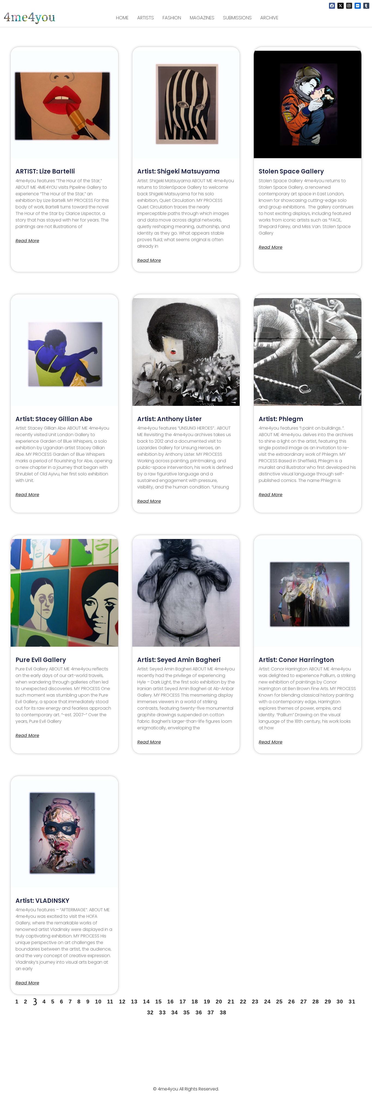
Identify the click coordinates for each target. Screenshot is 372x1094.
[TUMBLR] (366, 6)
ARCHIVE (269, 17)
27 (303, 1002)
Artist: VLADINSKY (42, 901)
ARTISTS (145, 17)
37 (211, 1012)
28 (315, 1002)
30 (340, 1002)
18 (194, 1002)
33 (162, 1012)
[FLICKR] (358, 6)
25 (279, 1002)
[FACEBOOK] (332, 6)
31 (352, 1002)
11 (110, 1002)
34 (174, 1012)
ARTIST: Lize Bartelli (45, 171)
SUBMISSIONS (237, 17)
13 (134, 1002)
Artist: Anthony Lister (169, 419)
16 (170, 1002)
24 (267, 1002)
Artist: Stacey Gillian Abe (54, 419)
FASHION (172, 17)
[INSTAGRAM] (349, 6)
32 (150, 1012)
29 (328, 1002)
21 (231, 1002)
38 (223, 1012)
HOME (122, 17)
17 (182, 1002)
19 (207, 1002)
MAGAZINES (202, 17)
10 (98, 1002)
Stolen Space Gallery (291, 171)
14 (146, 1002)
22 (243, 1002)
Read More (27, 241)
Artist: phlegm (281, 419)
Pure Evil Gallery (41, 660)
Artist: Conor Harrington (296, 660)
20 (219, 1002)
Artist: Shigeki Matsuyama (178, 171)
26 (291, 1002)
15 (158, 1002)
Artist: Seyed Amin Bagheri (179, 660)
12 (122, 1002)
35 (186, 1012)
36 (199, 1012)
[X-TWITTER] (340, 6)
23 (255, 1002)
